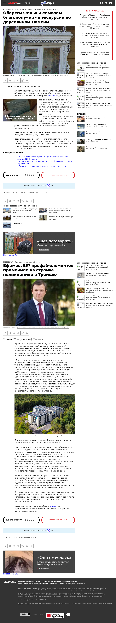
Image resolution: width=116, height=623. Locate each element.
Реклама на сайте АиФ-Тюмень (29, 581)
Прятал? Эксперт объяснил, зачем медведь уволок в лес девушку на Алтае (98, 90)
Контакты (53, 584)
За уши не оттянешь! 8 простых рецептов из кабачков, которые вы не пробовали (99, 290)
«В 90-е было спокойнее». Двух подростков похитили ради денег (98, 67)
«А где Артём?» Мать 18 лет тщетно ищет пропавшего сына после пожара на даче (98, 267)
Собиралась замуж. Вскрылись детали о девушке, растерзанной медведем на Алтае (98, 282)
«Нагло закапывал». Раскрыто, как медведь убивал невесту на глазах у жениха (99, 105)
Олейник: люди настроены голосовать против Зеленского (97, 147)
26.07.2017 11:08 (8, 9)
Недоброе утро (18, 223)
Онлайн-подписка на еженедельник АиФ (33, 584)
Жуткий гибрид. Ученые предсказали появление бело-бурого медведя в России (99, 97)
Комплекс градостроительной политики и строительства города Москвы (43, 328)
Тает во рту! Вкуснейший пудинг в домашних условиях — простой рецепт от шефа (98, 82)
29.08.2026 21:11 (8, 262)
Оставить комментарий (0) (58, 175)
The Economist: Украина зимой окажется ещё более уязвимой (96, 125)
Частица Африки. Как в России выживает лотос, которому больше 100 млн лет (98, 75)
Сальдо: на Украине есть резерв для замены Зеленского (98, 140)
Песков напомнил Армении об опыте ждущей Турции (99, 132)
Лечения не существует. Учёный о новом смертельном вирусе (98, 274)
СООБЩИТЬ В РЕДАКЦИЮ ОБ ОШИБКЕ (72, 584)
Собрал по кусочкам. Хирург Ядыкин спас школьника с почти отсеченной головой (99, 305)
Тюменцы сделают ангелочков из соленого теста (42, 166)
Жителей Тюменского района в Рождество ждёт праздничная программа (60, 210)
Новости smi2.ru (10, 255)
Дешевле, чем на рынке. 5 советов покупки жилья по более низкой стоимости (61, 218)
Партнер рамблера (38, 614)
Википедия (64, 75)
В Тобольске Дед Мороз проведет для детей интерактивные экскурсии (25, 210)
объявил (53, 506)
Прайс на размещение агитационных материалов (61, 581)
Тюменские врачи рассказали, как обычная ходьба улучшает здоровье (95, 53)
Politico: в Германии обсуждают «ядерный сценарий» (97, 117)
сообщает (52, 96)
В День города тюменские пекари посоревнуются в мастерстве (25, 217)
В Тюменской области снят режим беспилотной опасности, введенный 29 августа (94, 26)
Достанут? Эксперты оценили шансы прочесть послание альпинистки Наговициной (99, 297)
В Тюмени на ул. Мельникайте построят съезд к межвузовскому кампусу (95, 35)
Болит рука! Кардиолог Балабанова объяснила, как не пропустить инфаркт (95, 17)
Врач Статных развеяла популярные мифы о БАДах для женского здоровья (95, 44)
